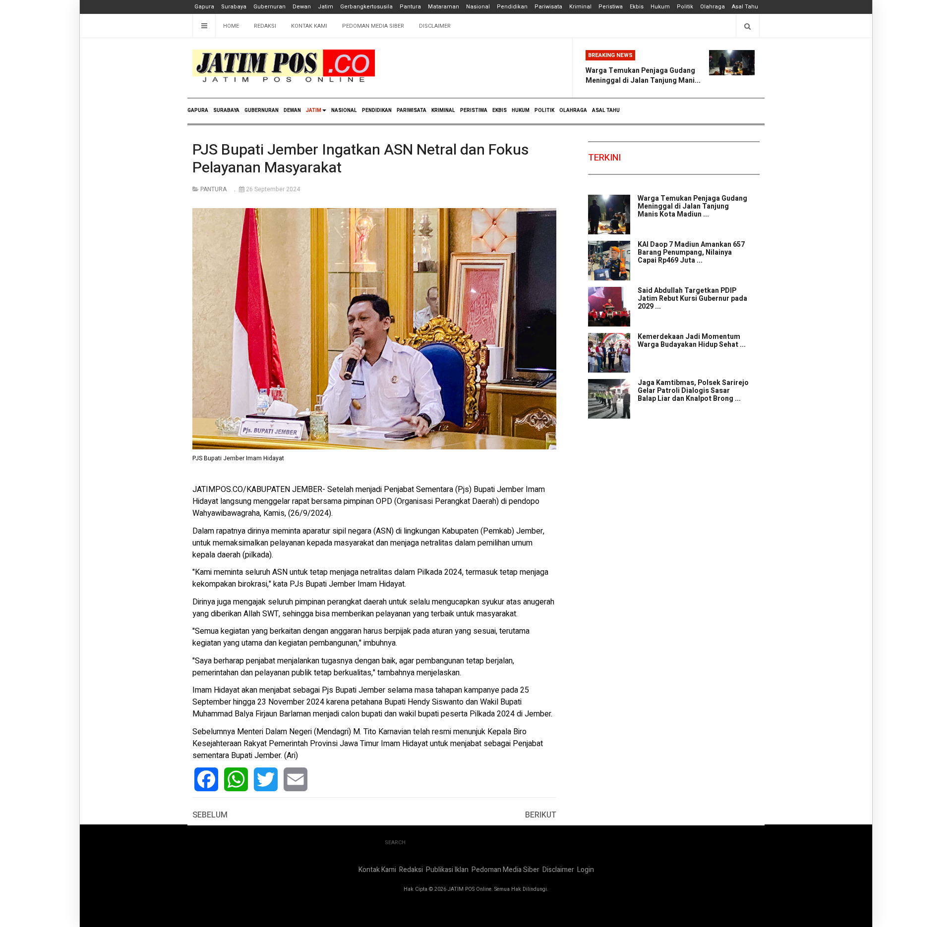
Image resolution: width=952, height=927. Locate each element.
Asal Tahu (745, 6)
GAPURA (197, 110)
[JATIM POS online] (283, 66)
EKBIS (499, 110)
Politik (685, 6)
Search (395, 842)
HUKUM (521, 110)
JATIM (313, 110)
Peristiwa (610, 6)
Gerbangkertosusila (366, 6)
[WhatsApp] (236, 779)
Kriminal (580, 6)
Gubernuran (269, 6)
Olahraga (712, 6)
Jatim (325, 6)
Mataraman (443, 6)
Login (585, 870)
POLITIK (544, 110)
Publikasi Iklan (447, 870)
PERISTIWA (473, 110)
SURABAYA (226, 110)
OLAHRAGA (573, 110)
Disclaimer (435, 26)
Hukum (660, 6)
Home (231, 26)
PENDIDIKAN (377, 110)
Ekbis (637, 6)
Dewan (302, 6)
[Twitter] (266, 779)
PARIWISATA (411, 110)
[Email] (295, 779)
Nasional (478, 6)
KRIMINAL (443, 110)
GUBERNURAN (261, 110)
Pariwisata (548, 6)
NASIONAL (344, 110)
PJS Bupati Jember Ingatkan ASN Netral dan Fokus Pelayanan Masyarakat (360, 159)
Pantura (410, 6)
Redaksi (265, 26)
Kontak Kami (309, 26)
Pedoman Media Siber (373, 26)
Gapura (204, 6)
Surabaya (233, 6)
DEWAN (292, 110)
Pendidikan (512, 6)
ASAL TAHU (606, 110)
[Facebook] (206, 779)
